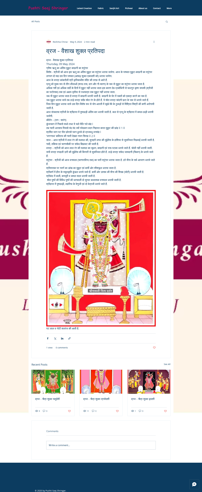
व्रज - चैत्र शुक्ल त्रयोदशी (96, 398)
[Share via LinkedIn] (62, 338)
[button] (166, 21)
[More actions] (154, 42)
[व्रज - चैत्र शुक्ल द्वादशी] (149, 382)
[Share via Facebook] (47, 338)
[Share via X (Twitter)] (55, 338)
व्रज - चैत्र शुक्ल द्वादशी (143, 398)
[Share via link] (69, 338)
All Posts (35, 21)
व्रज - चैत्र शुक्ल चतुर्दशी (47, 398)
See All (167, 364)
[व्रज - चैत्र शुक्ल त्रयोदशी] (101, 382)
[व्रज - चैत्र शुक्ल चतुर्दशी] (53, 382)
